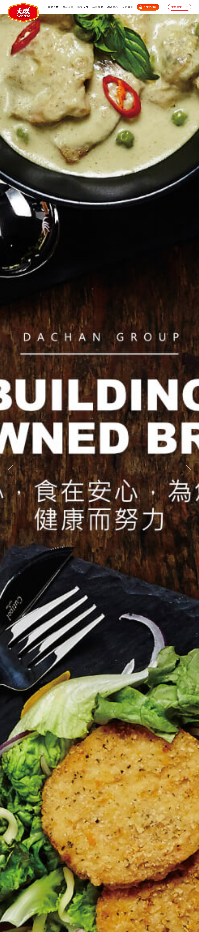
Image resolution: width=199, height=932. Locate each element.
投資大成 (82, 7)
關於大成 (53, 7)
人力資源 (127, 7)
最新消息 (68, 7)
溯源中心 (112, 7)
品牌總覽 (97, 7)
